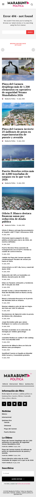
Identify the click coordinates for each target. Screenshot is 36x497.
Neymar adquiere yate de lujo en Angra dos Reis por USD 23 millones (17, 307)
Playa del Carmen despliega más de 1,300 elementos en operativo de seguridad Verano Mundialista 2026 (16, 89)
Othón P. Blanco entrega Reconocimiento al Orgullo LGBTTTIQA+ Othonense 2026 (17, 231)
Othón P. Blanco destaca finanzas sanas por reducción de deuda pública (16, 217)
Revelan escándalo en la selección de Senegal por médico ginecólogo (16, 331)
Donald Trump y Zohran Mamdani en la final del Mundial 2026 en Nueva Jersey (17, 291)
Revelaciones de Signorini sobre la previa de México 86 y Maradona (18, 315)
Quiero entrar (17, 479)
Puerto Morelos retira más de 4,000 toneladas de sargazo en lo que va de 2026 (18, 175)
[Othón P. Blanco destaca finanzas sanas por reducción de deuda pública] (18, 198)
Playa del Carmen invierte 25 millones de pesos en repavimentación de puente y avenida (18, 133)
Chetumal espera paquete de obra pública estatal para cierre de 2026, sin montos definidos (17, 240)
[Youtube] (25, 404)
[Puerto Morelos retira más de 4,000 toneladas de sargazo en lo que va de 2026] (18, 156)
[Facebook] (4, 404)
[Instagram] (9, 404)
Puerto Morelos (7, 462)
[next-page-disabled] (33, 50)
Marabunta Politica (10, 99)
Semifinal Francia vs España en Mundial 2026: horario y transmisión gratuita (17, 354)
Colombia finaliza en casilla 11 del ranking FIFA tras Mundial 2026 (17, 338)
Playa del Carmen (7, 446)
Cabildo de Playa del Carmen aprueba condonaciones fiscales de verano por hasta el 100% (16, 259)
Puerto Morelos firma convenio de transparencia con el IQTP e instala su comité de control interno (16, 249)
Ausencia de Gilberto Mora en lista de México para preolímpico (16, 346)
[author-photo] (3, 99)
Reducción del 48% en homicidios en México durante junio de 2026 (16, 276)
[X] (20, 404)
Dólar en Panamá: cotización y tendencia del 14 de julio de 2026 (17, 284)
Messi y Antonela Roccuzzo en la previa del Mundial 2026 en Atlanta (17, 299)
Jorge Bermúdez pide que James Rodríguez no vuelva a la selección (15, 323)
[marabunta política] (18, 4)
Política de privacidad (23, 483)
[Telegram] (14, 404)
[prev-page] (2, 50)
